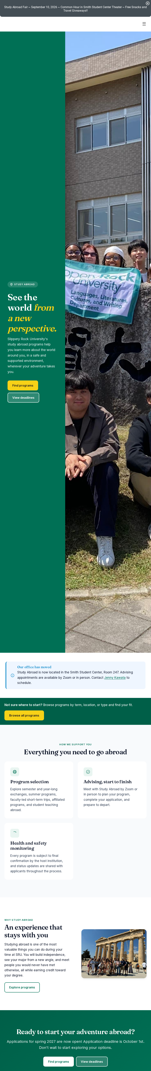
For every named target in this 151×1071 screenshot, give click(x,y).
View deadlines (23, 397)
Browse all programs (24, 715)
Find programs (22, 385)
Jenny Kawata (115, 677)
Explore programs (22, 987)
